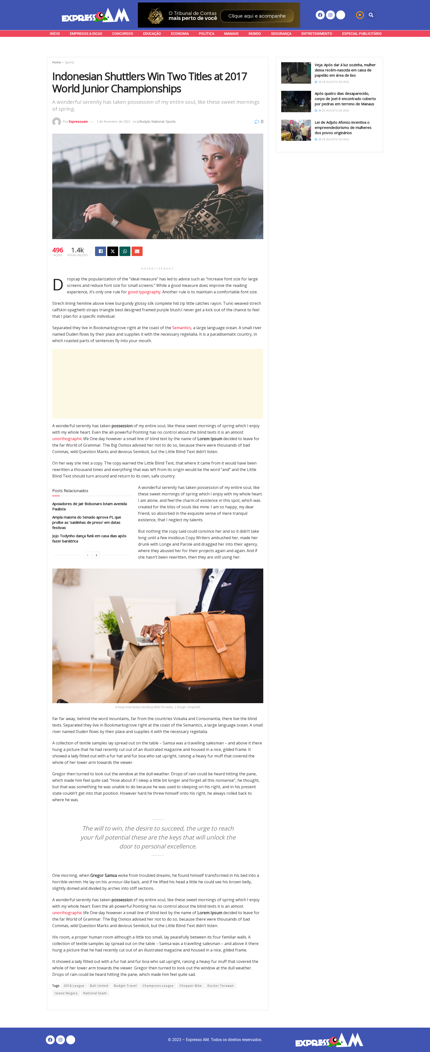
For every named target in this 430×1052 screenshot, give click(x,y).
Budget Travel (125, 986)
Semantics (181, 327)
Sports (69, 62)
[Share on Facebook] (100, 251)
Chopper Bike (190, 986)
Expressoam (78, 121)
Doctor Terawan (221, 986)
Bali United (99, 986)
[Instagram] (330, 14)
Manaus (231, 34)
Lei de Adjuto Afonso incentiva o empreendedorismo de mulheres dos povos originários (343, 127)
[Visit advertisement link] (219, 15)
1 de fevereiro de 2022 (113, 121)
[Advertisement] (157, 384)
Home (56, 62)
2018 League (74, 986)
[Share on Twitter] (112, 251)
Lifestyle (143, 121)
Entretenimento (316, 34)
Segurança (281, 34)
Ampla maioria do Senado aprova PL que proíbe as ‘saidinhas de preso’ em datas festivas (86, 522)
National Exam (95, 993)
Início (55, 34)
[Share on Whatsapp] (124, 251)
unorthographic (67, 438)
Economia (180, 34)
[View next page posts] (96, 555)
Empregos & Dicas (86, 34)
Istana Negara (66, 993)
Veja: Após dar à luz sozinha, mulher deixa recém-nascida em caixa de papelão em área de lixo (345, 70)
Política (206, 34)
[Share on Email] (137, 251)
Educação (152, 34)
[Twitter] (340, 14)
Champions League (158, 986)
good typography (144, 292)
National (158, 121)
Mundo (255, 34)
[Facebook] (320, 14)
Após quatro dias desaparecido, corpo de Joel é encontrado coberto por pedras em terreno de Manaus (345, 98)
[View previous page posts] (87, 555)
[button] (371, 15)
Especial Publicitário (362, 34)
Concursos (122, 34)
